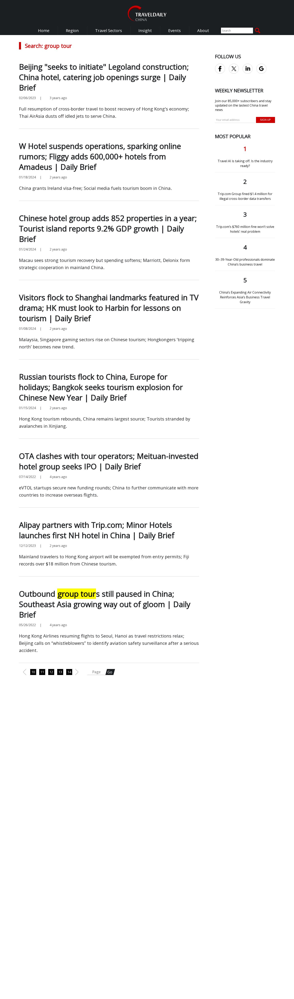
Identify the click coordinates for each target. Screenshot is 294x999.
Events (174, 30)
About (203, 30)
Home (43, 30)
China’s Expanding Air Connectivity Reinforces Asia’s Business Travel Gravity (245, 297)
